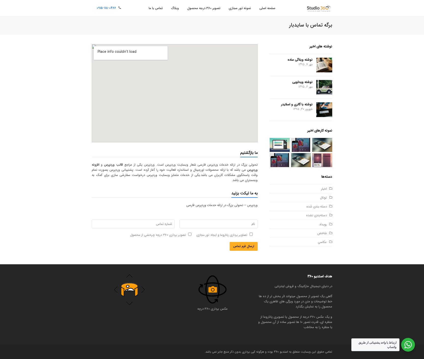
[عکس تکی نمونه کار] (301, 144)
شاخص (322, 233)
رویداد (323, 224)
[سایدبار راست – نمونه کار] (301, 160)
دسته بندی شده (316, 206)
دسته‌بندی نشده (316, 215)
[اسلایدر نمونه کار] (322, 144)
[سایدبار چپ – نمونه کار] (280, 160)
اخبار (324, 188)
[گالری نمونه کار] (322, 160)
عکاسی (322, 242)
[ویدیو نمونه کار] (280, 144)
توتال (323, 197)
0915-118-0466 (106, 8)
